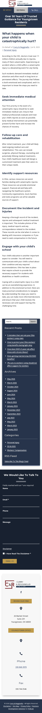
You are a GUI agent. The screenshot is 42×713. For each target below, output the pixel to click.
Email (6, 499)
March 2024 (12, 402)
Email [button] (22, 10)
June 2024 (11, 394)
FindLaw (31, 709)
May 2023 (11, 421)
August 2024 (12, 390)
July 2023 (10, 418)
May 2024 (11, 398)
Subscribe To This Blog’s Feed (16, 461)
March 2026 (12, 383)
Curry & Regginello (21, 47)
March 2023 (12, 425)
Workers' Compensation (16, 450)
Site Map (16, 706)
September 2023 (13, 414)
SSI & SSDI (11, 446)
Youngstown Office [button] (21, 630)
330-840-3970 (21, 667)
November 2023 (13, 410)
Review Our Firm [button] (21, 601)
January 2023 (12, 429)
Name (5, 488)
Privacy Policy (25, 706)
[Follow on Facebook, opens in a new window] (21, 592)
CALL (36, 10)
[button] (7, 9)
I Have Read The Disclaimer (18, 554)
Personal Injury (10, 50)
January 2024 (12, 406)
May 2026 (11, 379)
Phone (5, 511)
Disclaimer (7, 549)
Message (6, 522)
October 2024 (12, 387)
